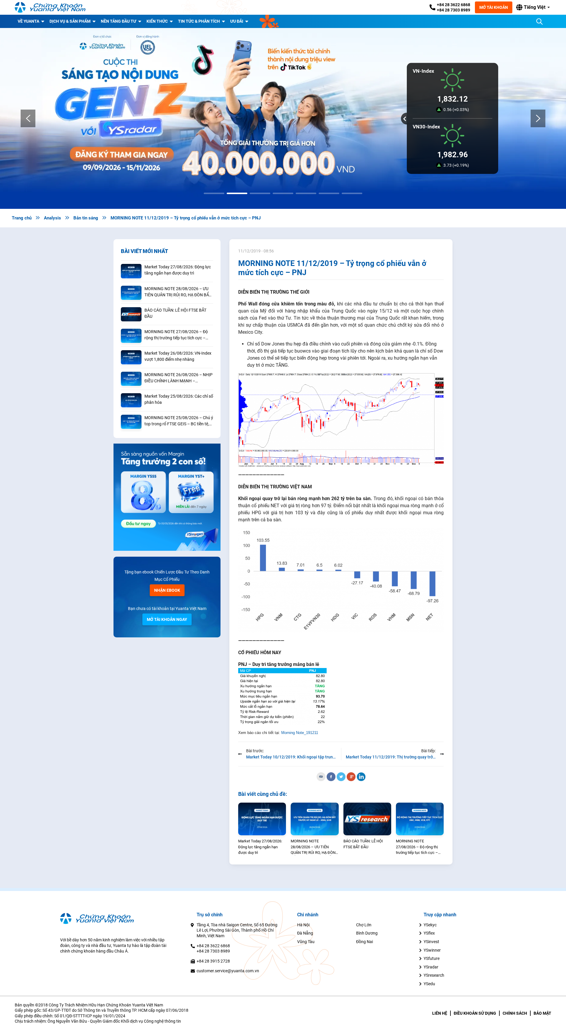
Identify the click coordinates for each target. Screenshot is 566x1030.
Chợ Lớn (363, 924)
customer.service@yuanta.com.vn (228, 970)
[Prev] (28, 118)
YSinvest (431, 941)
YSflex (429, 933)
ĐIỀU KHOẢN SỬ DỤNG (475, 1013)
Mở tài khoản (493, 7)
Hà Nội (303, 924)
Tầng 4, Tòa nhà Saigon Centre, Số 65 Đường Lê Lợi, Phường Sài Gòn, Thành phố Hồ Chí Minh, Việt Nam (237, 930)
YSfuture (432, 958)
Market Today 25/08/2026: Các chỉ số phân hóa (178, 399)
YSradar (431, 967)
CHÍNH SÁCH (515, 1013)
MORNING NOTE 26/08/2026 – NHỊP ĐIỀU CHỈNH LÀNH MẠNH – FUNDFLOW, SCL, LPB (178, 378)
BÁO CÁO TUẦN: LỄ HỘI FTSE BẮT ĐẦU (175, 313)
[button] (533, 7)
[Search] (539, 21)
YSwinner (432, 950)
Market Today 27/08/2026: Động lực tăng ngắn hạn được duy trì (177, 269)
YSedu (429, 983)
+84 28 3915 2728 (213, 961)
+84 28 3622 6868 (453, 4)
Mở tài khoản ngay (167, 619)
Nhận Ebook (167, 590)
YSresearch (434, 975)
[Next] (538, 118)
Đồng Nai (364, 941)
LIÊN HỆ (439, 1013)
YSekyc (430, 924)
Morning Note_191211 (299, 732)
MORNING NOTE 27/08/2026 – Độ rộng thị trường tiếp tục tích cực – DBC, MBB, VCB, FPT (176, 335)
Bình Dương (367, 933)
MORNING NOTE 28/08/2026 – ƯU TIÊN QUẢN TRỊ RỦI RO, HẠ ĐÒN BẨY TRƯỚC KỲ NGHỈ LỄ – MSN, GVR (177, 292)
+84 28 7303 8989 (453, 10)
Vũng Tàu (306, 941)
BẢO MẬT (542, 1013)
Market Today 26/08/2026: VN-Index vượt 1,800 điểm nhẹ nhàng (177, 356)
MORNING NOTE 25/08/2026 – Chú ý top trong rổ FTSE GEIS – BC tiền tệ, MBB (178, 421)
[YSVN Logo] (50, 7)
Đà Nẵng (305, 933)
